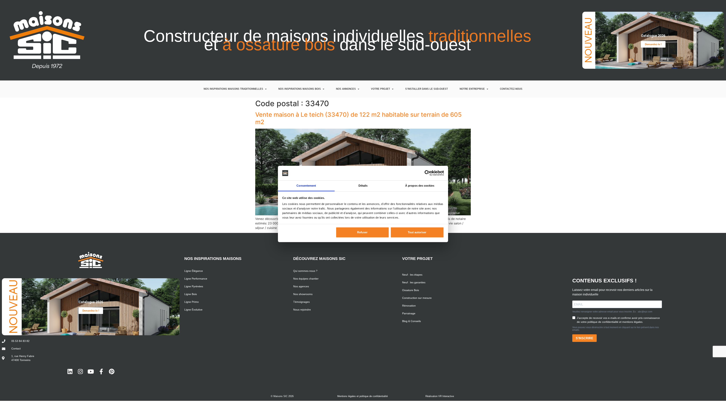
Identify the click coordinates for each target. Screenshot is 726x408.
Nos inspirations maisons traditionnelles (233, 88)
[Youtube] (91, 371)
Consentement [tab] (306, 185)
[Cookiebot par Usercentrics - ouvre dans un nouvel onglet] (427, 173)
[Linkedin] (70, 371)
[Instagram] (80, 371)
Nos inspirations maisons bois (299, 88)
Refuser (362, 232)
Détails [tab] (363, 185)
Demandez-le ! (653, 44)
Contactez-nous (511, 88)
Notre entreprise (472, 88)
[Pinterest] (111, 371)
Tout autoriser (417, 232)
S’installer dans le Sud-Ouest (426, 88)
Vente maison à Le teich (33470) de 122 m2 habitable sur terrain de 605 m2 (358, 118)
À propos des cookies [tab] (419, 185)
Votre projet (380, 88)
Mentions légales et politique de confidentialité (362, 396)
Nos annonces (346, 88)
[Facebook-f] (101, 371)
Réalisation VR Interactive (439, 396)
